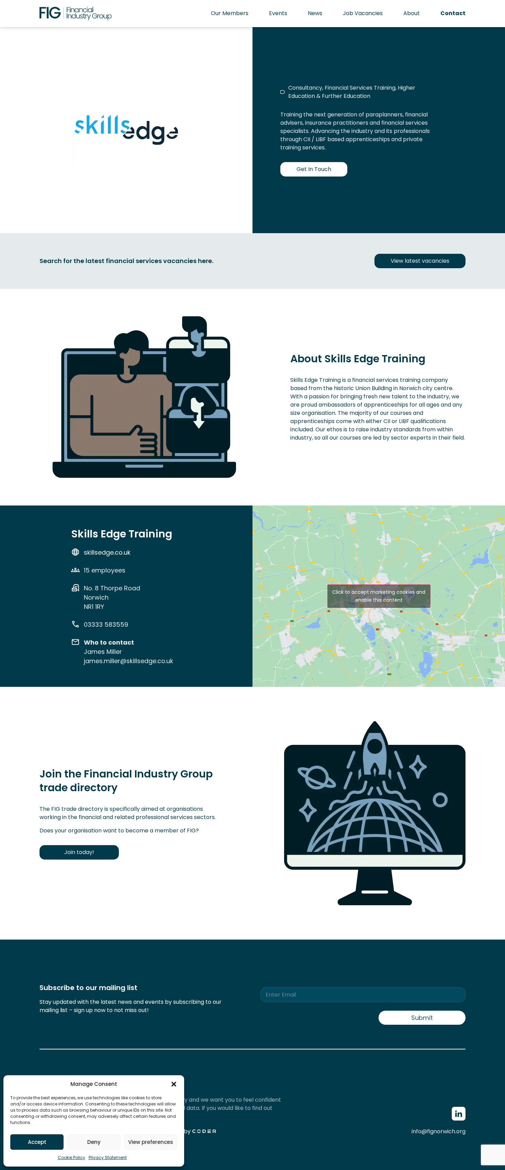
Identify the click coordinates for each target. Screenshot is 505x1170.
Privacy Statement (108, 1157)
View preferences (150, 1142)
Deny (94, 1142)
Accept (37, 1142)
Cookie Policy (71, 1157)
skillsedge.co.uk (107, 552)
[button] (173, 1084)
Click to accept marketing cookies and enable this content (378, 596)
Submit (422, 1017)
